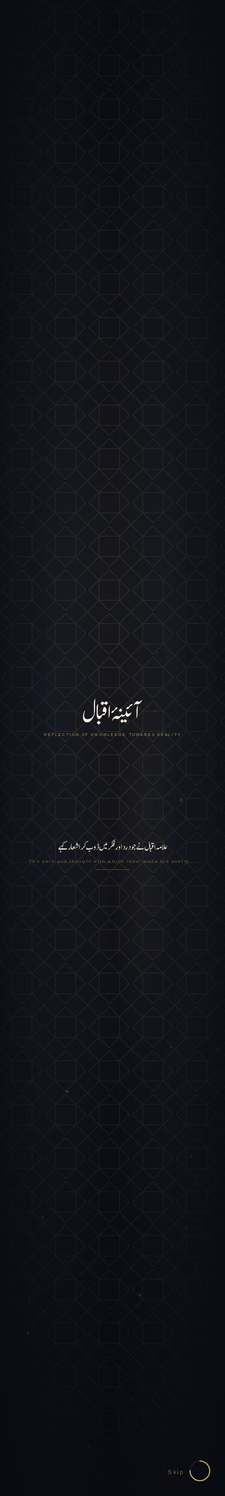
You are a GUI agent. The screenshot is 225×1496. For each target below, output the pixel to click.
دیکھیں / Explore (112, 958)
